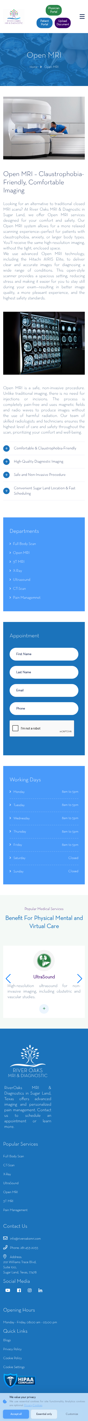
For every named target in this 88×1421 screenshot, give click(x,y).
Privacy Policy (12, 1349)
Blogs (7, 1340)
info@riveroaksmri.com (25, 1238)
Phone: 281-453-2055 (24, 1247)
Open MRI (21, 553)
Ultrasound (21, 580)
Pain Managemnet (27, 598)
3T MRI (19, 562)
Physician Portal (53, 10)
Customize (72, 1414)
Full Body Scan (24, 544)
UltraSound (44, 977)
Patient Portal (44, 23)
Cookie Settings (14, 1367)
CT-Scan (19, 589)
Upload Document (63, 23)
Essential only (44, 1414)
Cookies (37, 1405)
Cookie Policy (12, 1358)
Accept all (16, 1414)
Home (34, 67)
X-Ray (17, 571)
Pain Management (15, 1210)
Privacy (28, 1405)
